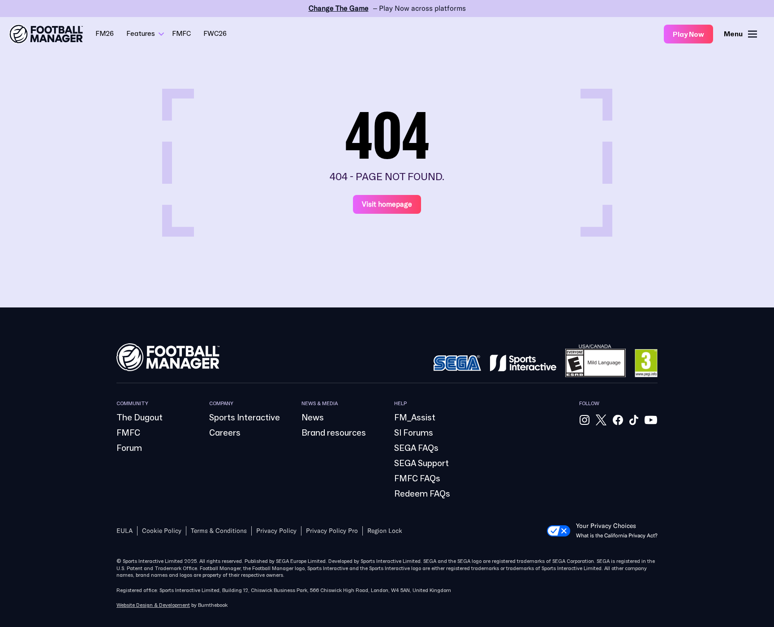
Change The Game (339, 8)
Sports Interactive (244, 418)
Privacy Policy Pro (332, 531)
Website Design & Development (153, 605)
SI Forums (413, 433)
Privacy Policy (276, 531)
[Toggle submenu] (161, 34)
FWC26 (215, 33)
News (312, 418)
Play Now (688, 34)
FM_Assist (414, 418)
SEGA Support (421, 463)
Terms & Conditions (219, 531)
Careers (225, 433)
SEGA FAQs (416, 448)
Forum (129, 448)
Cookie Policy (161, 531)
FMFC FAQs (417, 478)
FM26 (104, 33)
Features (140, 33)
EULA (124, 531)
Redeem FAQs (422, 494)
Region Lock (384, 531)
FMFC (181, 33)
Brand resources (333, 433)
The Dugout (139, 418)
